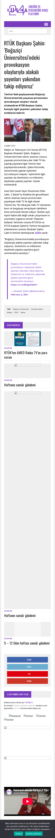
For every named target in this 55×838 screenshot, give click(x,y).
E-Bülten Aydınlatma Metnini (24, 706)
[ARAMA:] (27, 31)
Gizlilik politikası (33, 833)
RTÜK (16, 312)
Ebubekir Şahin (37, 309)
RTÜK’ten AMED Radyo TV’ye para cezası (25, 355)
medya (9, 312)
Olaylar (8, 348)
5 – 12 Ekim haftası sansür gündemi (27, 643)
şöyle (38, 232)
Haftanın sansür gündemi (20, 384)
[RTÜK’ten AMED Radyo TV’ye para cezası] (27, 344)
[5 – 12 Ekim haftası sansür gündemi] (27, 634)
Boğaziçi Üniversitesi (21, 309)
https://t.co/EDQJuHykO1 (24, 284)
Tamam (18, 833)
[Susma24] (27, 10)
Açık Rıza (16, 708)
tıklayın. (29, 702)
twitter (22, 312)
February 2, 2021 (19, 294)
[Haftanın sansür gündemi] (27, 376)
